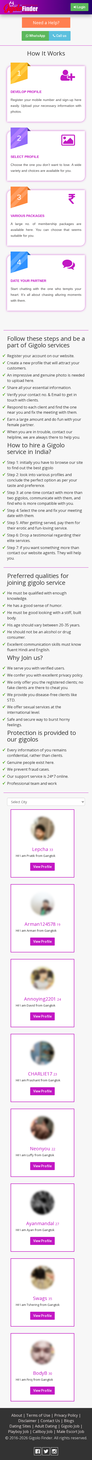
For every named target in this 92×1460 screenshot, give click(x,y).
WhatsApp (37, 36)
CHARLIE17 (42, 1074)
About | (18, 1415)
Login (80, 7)
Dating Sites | (21, 1426)
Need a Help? (46, 22)
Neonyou (42, 1148)
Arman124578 (42, 924)
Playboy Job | (20, 1431)
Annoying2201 (42, 999)
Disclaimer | (29, 1420)
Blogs (69, 1420)
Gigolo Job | (72, 1426)
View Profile (42, 867)
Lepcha (42, 849)
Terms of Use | (39, 1415)
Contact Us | (52, 1420)
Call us (61, 36)
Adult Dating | (47, 1426)
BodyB (42, 1373)
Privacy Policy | (67, 1415)
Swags (42, 1298)
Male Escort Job (70, 1431)
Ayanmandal (42, 1223)
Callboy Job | (44, 1431)
